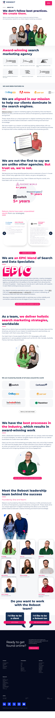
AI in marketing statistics (5, 682)
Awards (21, 664)
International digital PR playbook (6, 686)
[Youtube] (24, 704)
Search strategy (40, 663)
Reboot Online (7, 111)
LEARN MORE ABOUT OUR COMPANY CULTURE (27, 304)
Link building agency (41, 667)
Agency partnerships (41, 672)
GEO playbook (4, 685)
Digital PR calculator (23, 669)
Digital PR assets (22, 668)
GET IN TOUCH (14, 622)
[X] (14, 704)
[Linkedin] (4, 704)
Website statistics (5, 680)
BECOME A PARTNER (27, 252)
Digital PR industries (41, 669)
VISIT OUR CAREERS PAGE (40, 622)
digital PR (27, 292)
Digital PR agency (40, 668)
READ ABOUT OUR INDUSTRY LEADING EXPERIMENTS (27, 478)
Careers (22, 663)
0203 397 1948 (4, 667)
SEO (50, 290)
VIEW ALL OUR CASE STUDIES (27, 411)
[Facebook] (9, 704)
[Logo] (9, 2)
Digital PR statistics (4, 684)
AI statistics (4, 681)
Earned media (40, 664)
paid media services (15, 292)
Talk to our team (34, 648)
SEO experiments (22, 667)
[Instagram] (19, 704)
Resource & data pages (41, 665)
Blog (21, 665)
